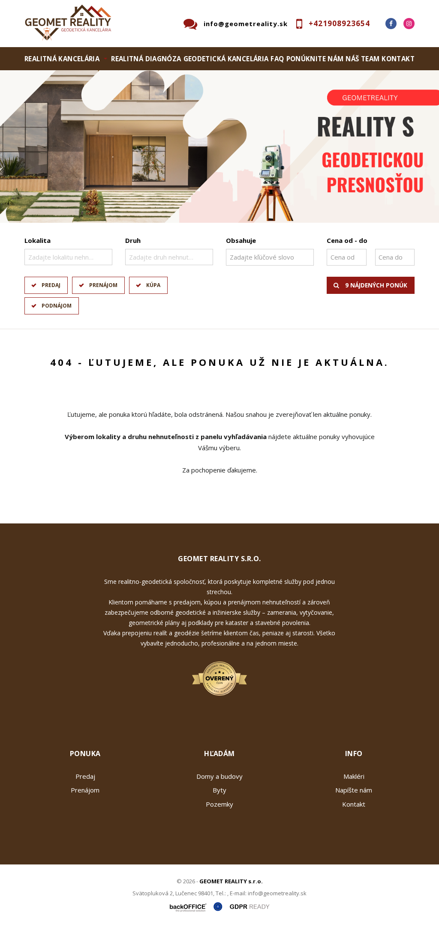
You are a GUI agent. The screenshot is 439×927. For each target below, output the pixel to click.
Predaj (51, 285)
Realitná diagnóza (146, 58)
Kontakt (398, 58)
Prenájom (103, 285)
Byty (219, 790)
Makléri (353, 776)
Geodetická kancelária (226, 58)
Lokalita (37, 240)
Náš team (362, 58)
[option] (219, 146)
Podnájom (57, 305)
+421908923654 (339, 23)
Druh (133, 240)
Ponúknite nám (315, 58)
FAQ (277, 58)
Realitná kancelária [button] (61, 58)
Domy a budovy (219, 776)
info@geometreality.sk (246, 23)
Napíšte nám (353, 790)
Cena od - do (347, 240)
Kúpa (153, 285)
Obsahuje (241, 240)
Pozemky (219, 804)
